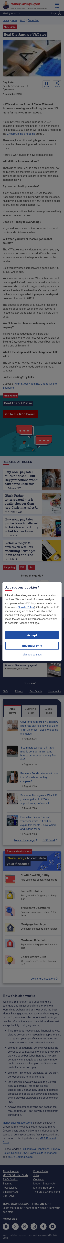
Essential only (32, 645)
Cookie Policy (26, 607)
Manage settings (32, 654)
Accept (32, 635)
